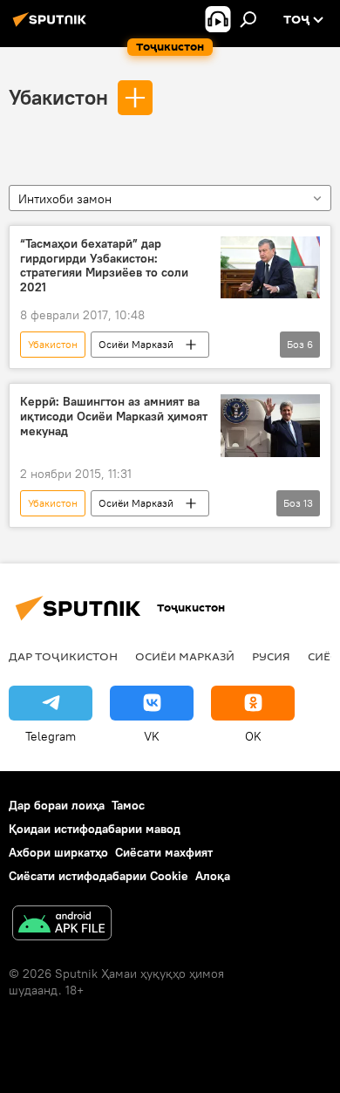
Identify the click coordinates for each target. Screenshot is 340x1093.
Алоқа (212, 876)
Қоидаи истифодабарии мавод (94, 829)
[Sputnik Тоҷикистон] (52, 26)
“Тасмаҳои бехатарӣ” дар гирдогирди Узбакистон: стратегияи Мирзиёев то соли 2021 (104, 265)
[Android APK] (62, 925)
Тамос (128, 805)
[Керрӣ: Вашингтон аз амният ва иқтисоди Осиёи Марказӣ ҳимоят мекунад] (270, 425)
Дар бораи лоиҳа (57, 805)
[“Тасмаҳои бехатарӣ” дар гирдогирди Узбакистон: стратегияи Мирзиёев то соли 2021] (270, 267)
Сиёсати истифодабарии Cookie (98, 876)
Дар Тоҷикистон (63, 656)
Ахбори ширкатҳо (58, 852)
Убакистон (58, 97)
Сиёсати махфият (164, 852)
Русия (271, 656)
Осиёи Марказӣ (136, 344)
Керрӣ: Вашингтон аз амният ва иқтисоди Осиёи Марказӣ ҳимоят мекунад (113, 416)
